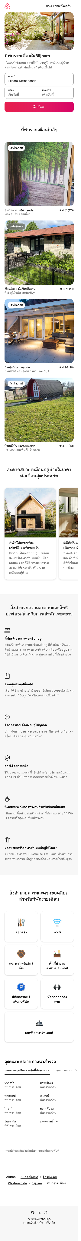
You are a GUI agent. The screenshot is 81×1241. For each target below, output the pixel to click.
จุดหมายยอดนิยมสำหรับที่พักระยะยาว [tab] (27, 1070)
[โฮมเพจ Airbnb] (7, 6)
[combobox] (39, 81)
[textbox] (22, 94)
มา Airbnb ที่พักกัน (58, 6)
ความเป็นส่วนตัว (33, 1222)
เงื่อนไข (50, 1222)
